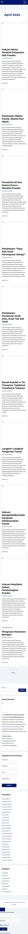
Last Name (4, 766)
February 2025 (5, 828)
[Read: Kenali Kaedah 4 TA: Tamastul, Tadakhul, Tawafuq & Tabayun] (14, 367)
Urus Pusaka (5, 891)
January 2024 (5, 857)
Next (14, 672)
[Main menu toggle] (25, 2)
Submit (9, 785)
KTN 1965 (4, 881)
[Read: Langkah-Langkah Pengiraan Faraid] (14, 433)
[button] (21, 2)
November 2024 (6, 836)
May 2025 (4, 820)
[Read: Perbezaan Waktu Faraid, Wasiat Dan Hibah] (14, 100)
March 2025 (5, 825)
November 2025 (6, 807)
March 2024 (5, 854)
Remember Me (5, 925)
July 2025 (4, 815)
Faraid (3, 875)
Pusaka (4, 883)
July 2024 (4, 844)
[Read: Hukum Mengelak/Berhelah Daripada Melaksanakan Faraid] (14, 497)
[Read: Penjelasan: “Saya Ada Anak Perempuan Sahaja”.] (14, 233)
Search (3, 687)
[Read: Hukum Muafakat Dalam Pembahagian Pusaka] (14, 569)
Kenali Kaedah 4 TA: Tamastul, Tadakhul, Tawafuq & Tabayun (13, 385)
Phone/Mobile (5, 778)
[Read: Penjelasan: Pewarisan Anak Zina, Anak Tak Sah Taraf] (14, 297)
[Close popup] (2, 909)
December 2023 (6, 860)
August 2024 (5, 841)
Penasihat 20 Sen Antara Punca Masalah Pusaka (12, 185)
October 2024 (5, 838)
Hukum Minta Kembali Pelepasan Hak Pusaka (13, 52)
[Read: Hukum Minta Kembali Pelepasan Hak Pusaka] (14, 34)
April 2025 (4, 822)
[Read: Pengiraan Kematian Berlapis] (7, 627)
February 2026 (5, 801)
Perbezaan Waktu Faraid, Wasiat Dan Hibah (13, 119)
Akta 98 (4, 873)
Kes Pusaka (5, 878)
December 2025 (6, 804)
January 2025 (5, 830)
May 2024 (4, 849)
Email (3, 772)
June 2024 (4, 846)
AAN (15, 904)
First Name (5, 759)
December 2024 (6, 833)
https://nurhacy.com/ (7, 726)
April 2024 (4, 852)
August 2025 (5, 812)
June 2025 (4, 817)
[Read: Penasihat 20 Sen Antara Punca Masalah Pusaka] (14, 167)
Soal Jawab (5, 886)
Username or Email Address (7, 912)
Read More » (5, 83)
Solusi (3, 889)
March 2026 (5, 799)
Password (2, 920)
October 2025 (5, 809)
